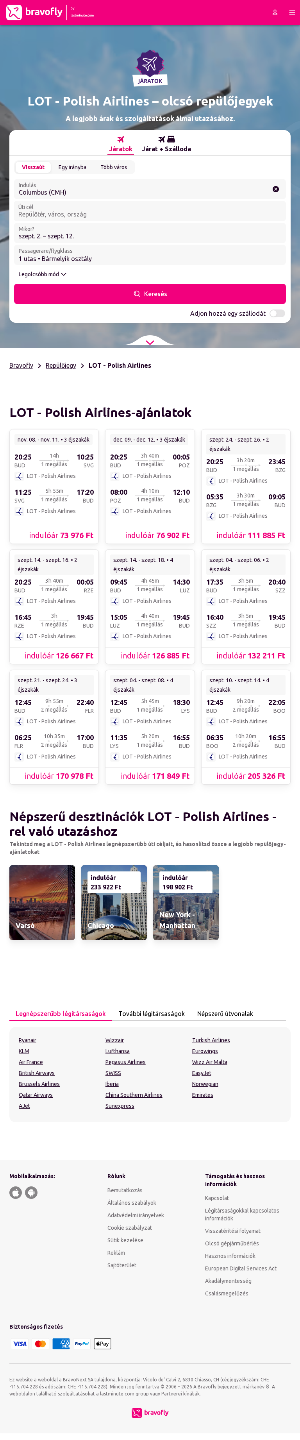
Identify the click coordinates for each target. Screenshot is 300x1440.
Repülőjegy (61, 365)
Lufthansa (117, 1051)
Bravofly (21, 365)
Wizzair (114, 1040)
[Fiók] (275, 12)
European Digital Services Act (241, 1268)
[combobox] (150, 189)
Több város (113, 167)
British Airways (37, 1073)
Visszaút (33, 167)
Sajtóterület (121, 1265)
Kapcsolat (217, 1198)
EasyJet (201, 1073)
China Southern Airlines (133, 1095)
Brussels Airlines (39, 1084)
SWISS (113, 1073)
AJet (24, 1106)
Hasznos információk (230, 1256)
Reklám (116, 1253)
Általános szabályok (131, 1203)
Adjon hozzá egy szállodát (228, 313)
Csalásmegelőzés (226, 1293)
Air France (31, 1062)
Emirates (202, 1095)
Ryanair (27, 1040)
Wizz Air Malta (209, 1062)
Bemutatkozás (125, 1190)
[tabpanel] (150, 1074)
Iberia (112, 1084)
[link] (54, 486)
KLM (24, 1051)
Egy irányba (72, 167)
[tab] (121, 144)
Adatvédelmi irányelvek (135, 1215)
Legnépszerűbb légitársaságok (61, 1013)
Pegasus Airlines (125, 1062)
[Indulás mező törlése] (275, 189)
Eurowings (205, 1051)
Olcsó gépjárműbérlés (232, 1243)
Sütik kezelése (125, 1240)
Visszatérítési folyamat (233, 1231)
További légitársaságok (151, 1013)
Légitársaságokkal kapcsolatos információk (242, 1214)
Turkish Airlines (211, 1040)
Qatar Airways (36, 1095)
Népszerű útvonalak (225, 1013)
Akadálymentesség (228, 1281)
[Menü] (292, 12)
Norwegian (205, 1084)
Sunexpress (119, 1106)
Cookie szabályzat (129, 1228)
